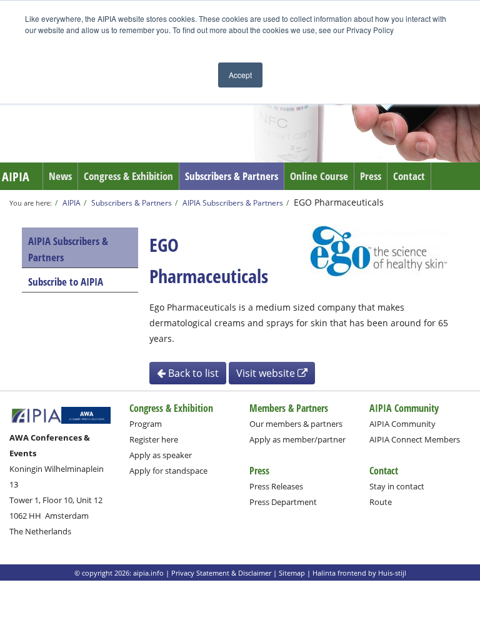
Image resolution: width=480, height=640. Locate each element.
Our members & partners (295, 423)
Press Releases (276, 486)
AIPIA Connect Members (414, 439)
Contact (409, 176)
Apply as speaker (160, 455)
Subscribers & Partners (231, 176)
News (60, 176)
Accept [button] (240, 74)
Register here (153, 439)
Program (145, 423)
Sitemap (292, 573)
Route (380, 502)
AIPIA (15, 176)
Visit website (267, 373)
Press (370, 176)
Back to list (192, 373)
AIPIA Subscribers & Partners (232, 203)
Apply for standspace (168, 470)
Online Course (319, 176)
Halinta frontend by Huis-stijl (359, 573)
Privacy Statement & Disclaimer (221, 573)
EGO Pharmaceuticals (339, 202)
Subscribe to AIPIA (65, 281)
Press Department (283, 502)
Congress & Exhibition (128, 176)
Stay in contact (396, 486)
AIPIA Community (402, 423)
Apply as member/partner (297, 439)
